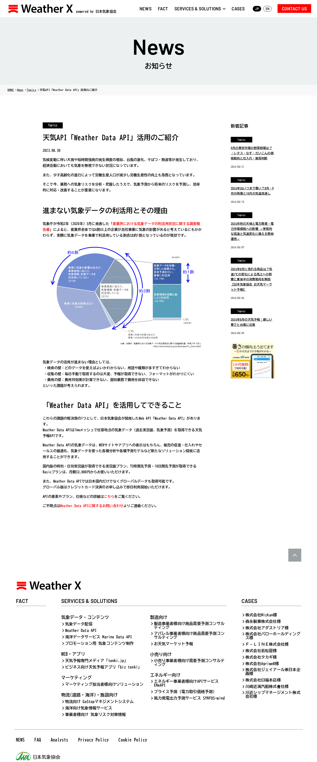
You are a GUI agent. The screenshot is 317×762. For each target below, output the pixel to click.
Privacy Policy (93, 739)
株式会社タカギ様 (261, 657)
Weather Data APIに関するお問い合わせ (91, 505)
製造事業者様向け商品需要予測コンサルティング (189, 625)
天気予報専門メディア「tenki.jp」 (96, 660)
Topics (31, 90)
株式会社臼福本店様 (263, 680)
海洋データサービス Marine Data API (98, 637)
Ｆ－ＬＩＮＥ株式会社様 (267, 644)
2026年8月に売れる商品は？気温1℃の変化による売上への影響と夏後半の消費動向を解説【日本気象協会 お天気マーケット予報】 (251, 279)
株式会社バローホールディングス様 (272, 636)
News (20, 90)
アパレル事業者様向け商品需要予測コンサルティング (189, 635)
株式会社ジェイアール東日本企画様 (272, 671)
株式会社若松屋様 (261, 651)
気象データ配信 (79, 624)
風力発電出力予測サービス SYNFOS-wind (189, 698)
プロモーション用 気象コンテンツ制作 (99, 643)
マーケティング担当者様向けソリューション (104, 684)
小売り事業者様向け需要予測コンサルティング (189, 662)
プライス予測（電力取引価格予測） (185, 691)
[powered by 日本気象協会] (41, 8)
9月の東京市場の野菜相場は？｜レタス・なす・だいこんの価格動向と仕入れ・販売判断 (252, 153)
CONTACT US (294, 8)
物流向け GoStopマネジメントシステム (99, 701)
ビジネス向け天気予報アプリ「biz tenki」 (103, 667)
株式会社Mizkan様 (261, 615)
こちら (109, 496)
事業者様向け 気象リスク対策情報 (95, 714)
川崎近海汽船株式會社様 (267, 686)
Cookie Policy (132, 739)
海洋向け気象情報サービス (88, 708)
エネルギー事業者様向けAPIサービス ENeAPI (186, 683)
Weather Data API (81, 630)
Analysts (59, 739)
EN (267, 9)
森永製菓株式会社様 (263, 621)
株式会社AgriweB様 (262, 663)
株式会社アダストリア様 (267, 628)
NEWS (146, 8)
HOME (11, 90)
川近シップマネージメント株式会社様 (272, 694)
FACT (163, 8)
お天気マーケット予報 (173, 644)
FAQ (37, 739)
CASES (238, 8)
